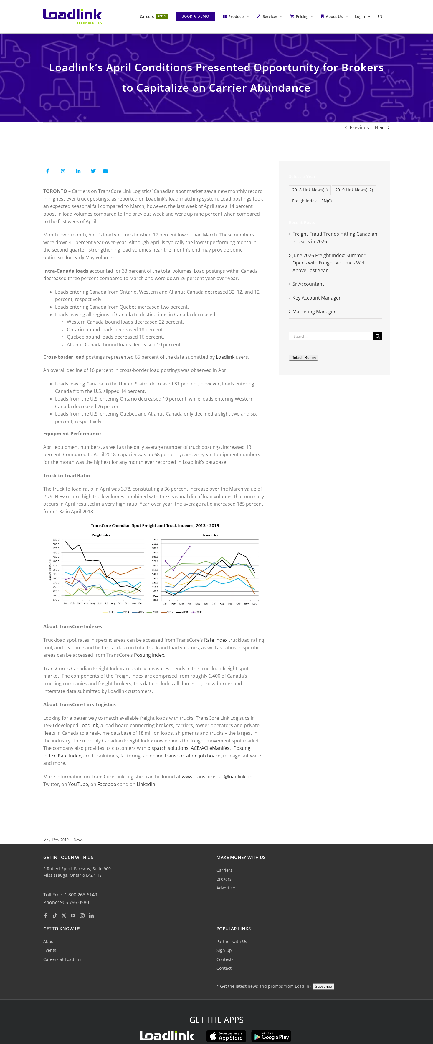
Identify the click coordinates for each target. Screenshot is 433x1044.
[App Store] (226, 1032)
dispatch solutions (168, 748)
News (78, 839)
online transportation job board (185, 755)
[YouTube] (73, 916)
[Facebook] (45, 916)
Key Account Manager (316, 297)
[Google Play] (271, 1032)
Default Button (303, 357)
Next (380, 127)
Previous (359, 127)
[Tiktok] (54, 916)
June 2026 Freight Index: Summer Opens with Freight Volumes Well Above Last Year (329, 263)
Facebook (108, 784)
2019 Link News (354, 190)
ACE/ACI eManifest (211, 748)
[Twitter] (64, 916)
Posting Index (149, 655)
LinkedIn (146, 784)
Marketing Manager (314, 311)
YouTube (78, 784)
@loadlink (234, 776)
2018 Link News (310, 190)
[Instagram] (82, 916)
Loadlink (225, 357)
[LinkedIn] (91, 916)
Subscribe (323, 986)
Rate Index (215, 640)
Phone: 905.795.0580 (66, 902)
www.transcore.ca (202, 776)
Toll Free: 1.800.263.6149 (70, 895)
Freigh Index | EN (312, 200)
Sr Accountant (308, 284)
